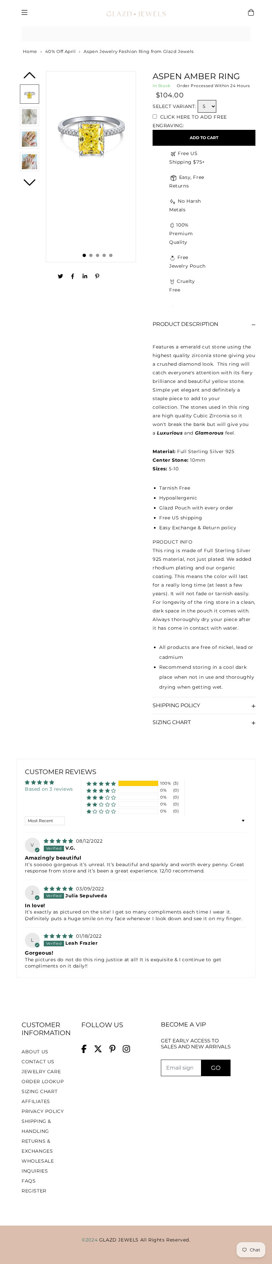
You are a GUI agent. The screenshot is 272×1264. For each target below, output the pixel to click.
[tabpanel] (91, 167)
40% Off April (60, 51)
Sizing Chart (172, 722)
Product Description (185, 324)
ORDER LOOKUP (43, 1081)
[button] (101, 783)
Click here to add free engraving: (190, 121)
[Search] (243, 33)
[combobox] (136, 33)
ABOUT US (35, 1052)
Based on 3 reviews (49, 789)
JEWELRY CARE (41, 1072)
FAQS (28, 1181)
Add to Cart (204, 137)
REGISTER (34, 1191)
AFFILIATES (36, 1101)
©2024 (90, 1240)
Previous (29, 77)
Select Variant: (174, 106)
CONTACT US (38, 1062)
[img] (59, 841)
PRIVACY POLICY (43, 1111)
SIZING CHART (39, 1091)
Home (29, 51)
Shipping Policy (176, 705)
